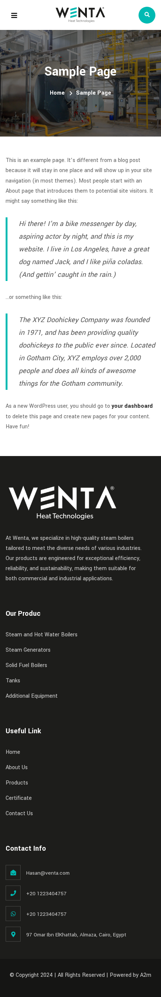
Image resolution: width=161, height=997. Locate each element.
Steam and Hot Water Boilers (42, 635)
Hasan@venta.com (48, 873)
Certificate (19, 798)
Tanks (13, 681)
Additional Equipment (32, 696)
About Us (17, 767)
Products (17, 783)
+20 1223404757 (46, 893)
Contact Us (19, 813)
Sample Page (93, 93)
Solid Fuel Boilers (26, 665)
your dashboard (132, 406)
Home (57, 93)
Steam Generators (28, 650)
